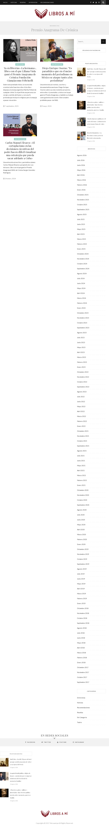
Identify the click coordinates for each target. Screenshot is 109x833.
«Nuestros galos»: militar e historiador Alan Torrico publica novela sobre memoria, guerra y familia (95, 106)
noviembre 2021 (83, 436)
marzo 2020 (81, 534)
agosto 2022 (82, 392)
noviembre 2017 (83, 672)
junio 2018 (81, 638)
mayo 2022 (81, 406)
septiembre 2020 (83, 505)
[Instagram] (99, 2)
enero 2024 (81, 308)
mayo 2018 (81, 643)
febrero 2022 (82, 421)
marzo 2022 (81, 416)
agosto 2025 (82, 214)
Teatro (79, 722)
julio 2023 (81, 337)
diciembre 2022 (82, 372)
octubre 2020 (82, 500)
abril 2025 (81, 234)
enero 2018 (81, 662)
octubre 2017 (82, 677)
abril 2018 (81, 648)
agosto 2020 (82, 510)
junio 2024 (81, 283)
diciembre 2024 (82, 254)
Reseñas (23, 2)
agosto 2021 (82, 451)
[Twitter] (93, 2)
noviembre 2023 (83, 318)
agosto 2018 (82, 628)
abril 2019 (81, 589)
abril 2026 (81, 175)
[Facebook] (90, 2)
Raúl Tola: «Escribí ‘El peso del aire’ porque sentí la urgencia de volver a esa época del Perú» (96, 73)
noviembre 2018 (83, 613)
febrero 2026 (82, 185)
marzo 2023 (81, 357)
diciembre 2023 (82, 313)
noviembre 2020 (83, 495)
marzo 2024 (81, 298)
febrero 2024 (82, 303)
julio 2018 (81, 633)
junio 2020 (81, 520)
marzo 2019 (81, 594)
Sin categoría (82, 717)
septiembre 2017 (83, 682)
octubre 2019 (82, 559)
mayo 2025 (81, 229)
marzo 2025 (81, 239)
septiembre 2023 (83, 328)
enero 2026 (81, 190)
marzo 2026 (81, 180)
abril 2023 (81, 352)
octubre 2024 (82, 264)
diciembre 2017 (82, 667)
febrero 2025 (82, 244)
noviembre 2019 (83, 554)
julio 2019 (81, 574)
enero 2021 (81, 485)
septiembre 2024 (83, 269)
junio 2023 (81, 342)
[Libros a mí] (54, 13)
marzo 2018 (81, 653)
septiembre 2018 (83, 623)
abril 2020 (81, 529)
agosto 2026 (82, 155)
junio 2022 (81, 401)
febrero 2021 (82, 480)
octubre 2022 (82, 382)
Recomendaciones (47, 2)
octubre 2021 (82, 441)
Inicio (5, 2)
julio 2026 (81, 160)
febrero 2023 (82, 362)
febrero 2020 (82, 539)
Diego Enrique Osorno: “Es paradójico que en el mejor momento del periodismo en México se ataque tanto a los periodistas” (57, 74)
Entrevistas (33, 2)
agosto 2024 (82, 273)
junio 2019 (81, 579)
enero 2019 (81, 603)
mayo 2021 (81, 465)
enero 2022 (81, 426)
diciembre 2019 (82, 549)
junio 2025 (81, 224)
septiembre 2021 (83, 446)
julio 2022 (81, 397)
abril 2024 (81, 293)
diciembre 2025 (82, 195)
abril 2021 (81, 470)
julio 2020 (81, 515)
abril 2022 (81, 411)
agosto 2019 (82, 569)
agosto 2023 (82, 333)
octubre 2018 (82, 618)
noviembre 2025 (83, 200)
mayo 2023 (81, 347)
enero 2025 (81, 249)
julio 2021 (81, 456)
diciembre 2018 (82, 608)
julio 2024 (81, 278)
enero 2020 (81, 544)
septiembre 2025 (83, 209)
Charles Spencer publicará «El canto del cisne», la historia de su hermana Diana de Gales (96, 121)
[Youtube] (96, 2)
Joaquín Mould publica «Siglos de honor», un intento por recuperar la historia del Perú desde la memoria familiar (96, 89)
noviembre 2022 (83, 377)
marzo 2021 (81, 475)
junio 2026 (81, 165)
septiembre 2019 (83, 564)
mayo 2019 (81, 584)
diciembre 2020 (82, 490)
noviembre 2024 (83, 259)
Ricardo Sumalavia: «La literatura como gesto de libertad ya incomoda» (95, 135)
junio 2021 (81, 461)
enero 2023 (81, 367)
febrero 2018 (82, 658)
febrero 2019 (82, 598)
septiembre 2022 (83, 387)
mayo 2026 (81, 170)
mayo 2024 (81, 288)
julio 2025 (81, 219)
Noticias (14, 2)
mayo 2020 (81, 525)
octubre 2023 (82, 323)
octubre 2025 (82, 205)
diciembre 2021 (82, 431)
